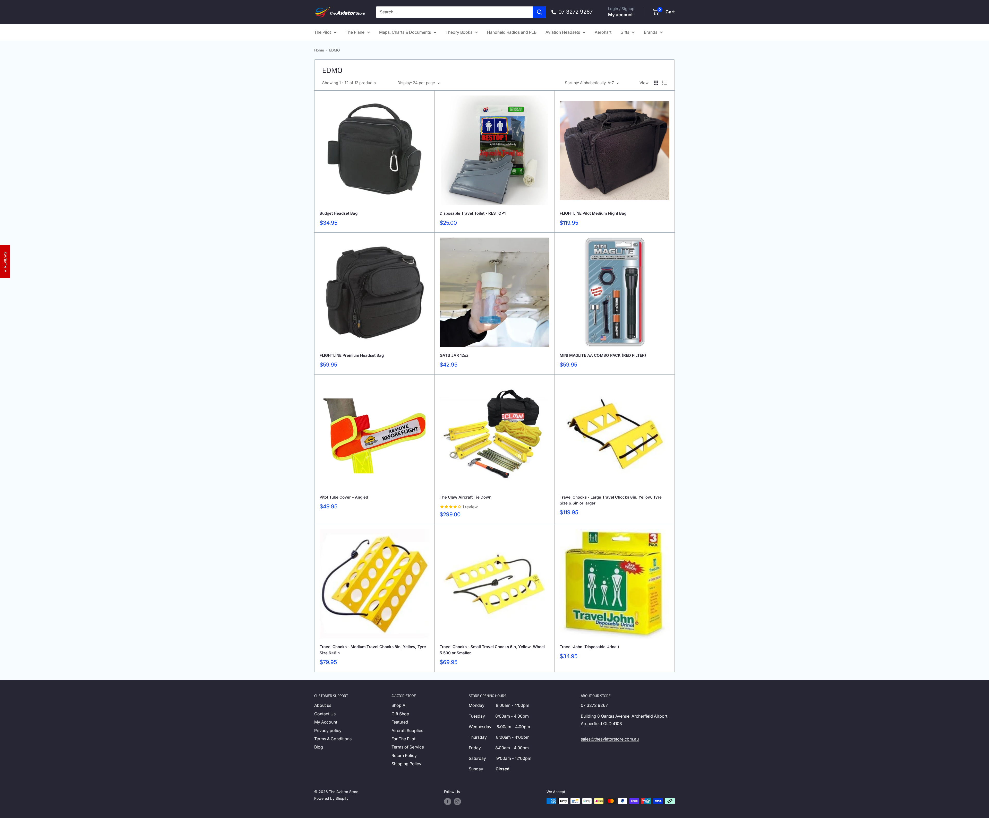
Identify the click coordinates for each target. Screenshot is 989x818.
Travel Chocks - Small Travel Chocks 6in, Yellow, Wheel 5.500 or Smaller (492, 649)
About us (322, 705)
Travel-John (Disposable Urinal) (589, 646)
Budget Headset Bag (338, 213)
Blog (318, 747)
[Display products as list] (664, 83)
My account (620, 14)
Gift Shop (400, 713)
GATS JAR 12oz (454, 355)
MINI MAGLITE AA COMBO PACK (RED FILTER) (603, 355)
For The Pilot (403, 738)
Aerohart (603, 32)
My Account (325, 722)
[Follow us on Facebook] (447, 801)
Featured (399, 722)
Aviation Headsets (562, 32)
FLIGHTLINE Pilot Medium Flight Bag (593, 213)
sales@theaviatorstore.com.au (610, 739)
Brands (650, 32)
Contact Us (325, 713)
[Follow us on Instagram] (457, 801)
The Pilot (322, 32)
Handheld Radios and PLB (511, 32)
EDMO (334, 50)
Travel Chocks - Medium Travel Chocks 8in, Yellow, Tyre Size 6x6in (373, 649)
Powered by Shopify (331, 798)
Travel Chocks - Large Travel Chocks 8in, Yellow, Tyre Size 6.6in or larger (611, 500)
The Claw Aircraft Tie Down (465, 497)
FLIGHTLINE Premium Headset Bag (352, 355)
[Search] (539, 12)
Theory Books (459, 32)
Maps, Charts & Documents (405, 32)
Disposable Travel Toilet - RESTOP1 (473, 213)
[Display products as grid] (656, 83)
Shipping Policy (406, 763)
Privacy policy (328, 730)
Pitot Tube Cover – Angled (344, 497)
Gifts (624, 32)
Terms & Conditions (333, 738)
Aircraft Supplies (407, 730)
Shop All (399, 705)
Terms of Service (407, 747)
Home (319, 50)
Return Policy (404, 755)
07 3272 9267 (594, 705)
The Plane (355, 32)
